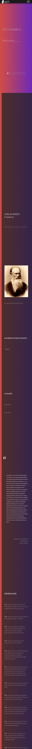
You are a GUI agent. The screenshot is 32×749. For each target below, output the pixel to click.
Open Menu (28, 1)
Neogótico (7, 349)
